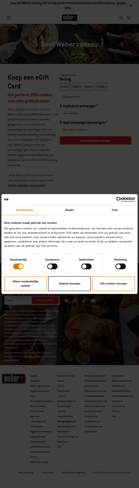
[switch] (52, 266)
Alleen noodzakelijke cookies (25, 283)
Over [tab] (115, 209)
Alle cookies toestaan (113, 283)
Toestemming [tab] (24, 209)
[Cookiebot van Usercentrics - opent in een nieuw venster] (119, 199)
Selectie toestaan (69, 283)
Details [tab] (69, 209)
